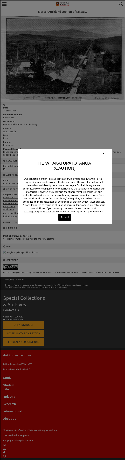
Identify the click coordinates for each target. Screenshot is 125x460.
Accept (65, 217)
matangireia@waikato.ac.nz (39, 211)
